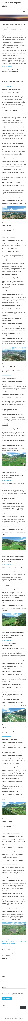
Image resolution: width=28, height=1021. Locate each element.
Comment (4, 958)
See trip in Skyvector (7, 66)
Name (3, 976)
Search (3, 1005)
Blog (24, 29)
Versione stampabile (6, 32)
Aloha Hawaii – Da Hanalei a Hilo (10, 940)
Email (3, 982)
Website (4, 987)
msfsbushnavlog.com (16, 29)
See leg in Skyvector (6, 86)
